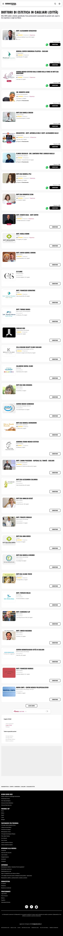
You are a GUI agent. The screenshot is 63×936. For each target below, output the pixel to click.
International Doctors (5, 902)
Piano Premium (4, 895)
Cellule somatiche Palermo (7, 842)
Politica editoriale (44, 927)
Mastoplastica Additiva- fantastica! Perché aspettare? (12, 867)
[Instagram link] (26, 907)
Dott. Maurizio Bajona (5, 800)
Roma (2, 810)
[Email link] (36, 907)
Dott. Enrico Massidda (24, 631)
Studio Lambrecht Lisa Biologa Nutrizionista (10, 796)
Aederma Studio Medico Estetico (27, 441)
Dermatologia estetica (10, 739)
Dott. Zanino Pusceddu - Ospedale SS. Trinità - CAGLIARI (35, 460)
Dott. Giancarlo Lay (23, 612)
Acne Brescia (4, 838)
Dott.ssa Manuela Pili (23, 174)
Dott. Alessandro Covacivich (26, 31)
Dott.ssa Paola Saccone (6, 805)
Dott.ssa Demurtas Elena (24, 194)
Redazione (3, 885)
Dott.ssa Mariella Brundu (25, 555)
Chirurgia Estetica (9, 736)
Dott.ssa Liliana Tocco (24, 574)
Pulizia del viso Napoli (6, 829)
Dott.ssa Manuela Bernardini (26, 423)
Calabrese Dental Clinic (24, 366)
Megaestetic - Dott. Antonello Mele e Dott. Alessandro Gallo (37, 133)
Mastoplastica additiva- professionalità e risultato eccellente (14, 877)
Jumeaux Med (20, 328)
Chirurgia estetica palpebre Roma (8, 825)
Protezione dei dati (5, 927)
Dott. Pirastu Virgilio (24, 517)
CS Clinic (19, 271)
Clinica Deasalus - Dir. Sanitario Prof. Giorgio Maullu (35, 153)
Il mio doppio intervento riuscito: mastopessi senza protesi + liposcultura (16, 875)
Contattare (55, 44)
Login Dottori (4, 893)
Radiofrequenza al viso (6, 871)
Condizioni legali (35, 927)
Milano (2, 813)
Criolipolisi (3, 861)
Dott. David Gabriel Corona (26, 252)
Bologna (3, 819)
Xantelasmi (3, 859)
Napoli (2, 815)
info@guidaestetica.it (36, 924)
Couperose (3, 850)
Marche (3, 898)
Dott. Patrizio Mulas (23, 593)
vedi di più (31, 349)
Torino (2, 817)
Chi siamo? (3, 883)
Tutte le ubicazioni (9, 723)
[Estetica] (10, 4)
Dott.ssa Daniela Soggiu (24, 112)
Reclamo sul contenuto (6, 887)
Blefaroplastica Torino (6, 831)
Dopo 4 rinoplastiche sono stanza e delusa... (10, 873)
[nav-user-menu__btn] (59, 4)
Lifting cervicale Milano (6, 827)
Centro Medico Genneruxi (25, 404)
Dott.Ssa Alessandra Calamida (27, 479)
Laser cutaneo (4, 854)
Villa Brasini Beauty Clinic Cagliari (28, 347)
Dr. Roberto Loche (22, 92)
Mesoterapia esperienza (6, 869)
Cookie (18, 927)
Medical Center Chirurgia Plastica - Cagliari (32, 51)
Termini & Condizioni (53, 927)
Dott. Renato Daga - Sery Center (27, 215)
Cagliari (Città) (9, 725)
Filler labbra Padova (5, 836)
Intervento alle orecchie (6, 852)
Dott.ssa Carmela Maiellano (7, 803)
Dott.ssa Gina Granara (24, 385)
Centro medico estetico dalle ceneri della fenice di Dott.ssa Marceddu (37, 72)
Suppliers (3, 900)
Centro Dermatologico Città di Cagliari (30, 649)
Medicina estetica (9, 740)
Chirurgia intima (9, 737)
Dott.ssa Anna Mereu (23, 536)
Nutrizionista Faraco (5, 798)
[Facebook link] (31, 907)
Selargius (8, 726)
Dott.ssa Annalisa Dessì (24, 498)
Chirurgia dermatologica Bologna (8, 833)
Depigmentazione (5, 857)
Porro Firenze (4, 840)
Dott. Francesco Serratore (25, 290)
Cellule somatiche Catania (7, 844)
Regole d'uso (13, 927)
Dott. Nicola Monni (22, 234)
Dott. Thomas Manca (23, 309)
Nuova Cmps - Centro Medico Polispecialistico (32, 687)
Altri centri (31, 706)
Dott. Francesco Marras (24, 668)
